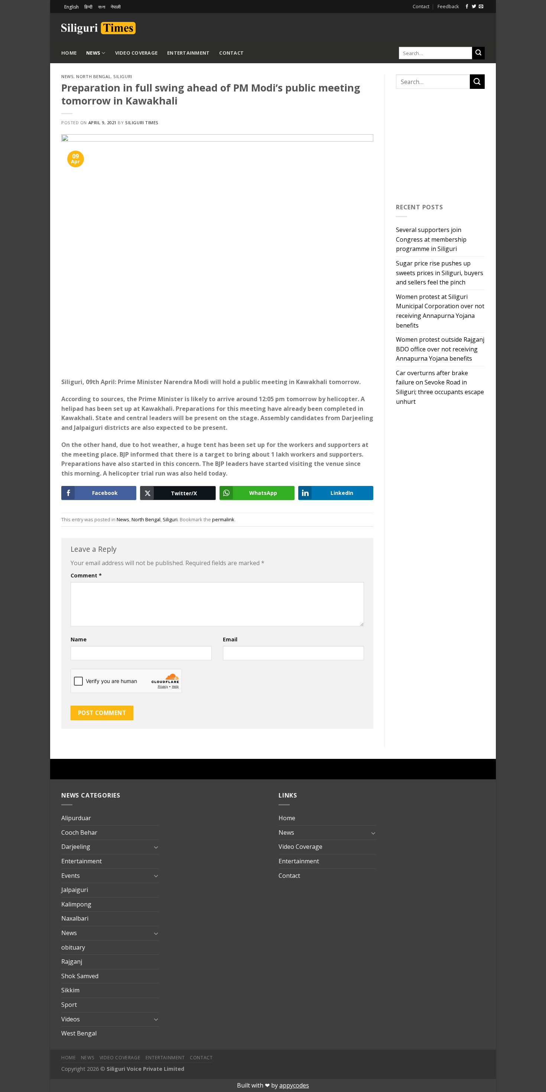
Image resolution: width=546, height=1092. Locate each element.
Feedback (448, 6)
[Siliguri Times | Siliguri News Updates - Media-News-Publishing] (98, 28)
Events (70, 876)
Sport (69, 1005)
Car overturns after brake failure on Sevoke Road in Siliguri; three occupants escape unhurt (440, 387)
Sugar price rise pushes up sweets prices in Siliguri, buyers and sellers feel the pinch (439, 272)
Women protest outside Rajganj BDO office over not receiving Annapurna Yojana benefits (440, 349)
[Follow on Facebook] (467, 6)
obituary (73, 947)
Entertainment (188, 52)
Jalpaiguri (74, 890)
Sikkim (70, 990)
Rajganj (71, 961)
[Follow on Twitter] (474, 6)
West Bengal (79, 1033)
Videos (70, 1019)
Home (69, 52)
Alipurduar (76, 818)
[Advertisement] (398, 27)
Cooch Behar (79, 832)
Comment (86, 575)
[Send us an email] (481, 6)
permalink (223, 519)
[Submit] (478, 53)
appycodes (294, 1085)
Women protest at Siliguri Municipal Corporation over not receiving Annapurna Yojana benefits (440, 311)
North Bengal (93, 76)
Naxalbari (74, 918)
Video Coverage (136, 52)
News (93, 52)
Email (230, 639)
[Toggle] (156, 847)
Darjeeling (75, 847)
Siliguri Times (142, 122)
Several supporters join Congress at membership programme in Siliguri (431, 239)
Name (79, 639)
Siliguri (122, 76)
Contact (421, 6)
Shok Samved (79, 976)
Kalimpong (76, 904)
